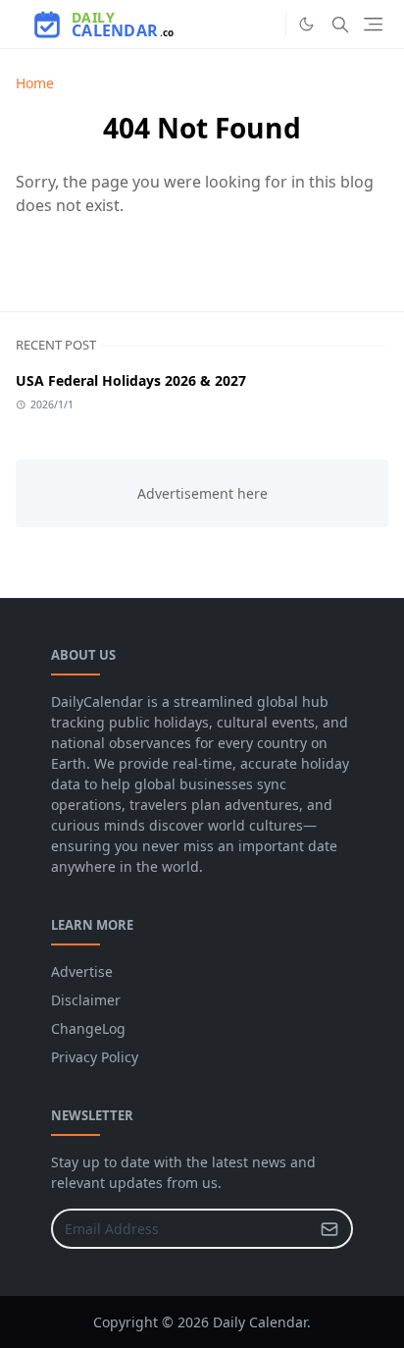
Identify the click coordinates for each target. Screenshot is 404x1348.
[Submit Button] (329, 1229)
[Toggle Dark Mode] (306, 24)
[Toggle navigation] (373, 24)
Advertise (82, 971)
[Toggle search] (340, 24)
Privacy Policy (94, 1057)
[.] (265, 24)
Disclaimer (86, 1000)
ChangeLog (88, 1028)
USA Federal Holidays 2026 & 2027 (131, 380)
